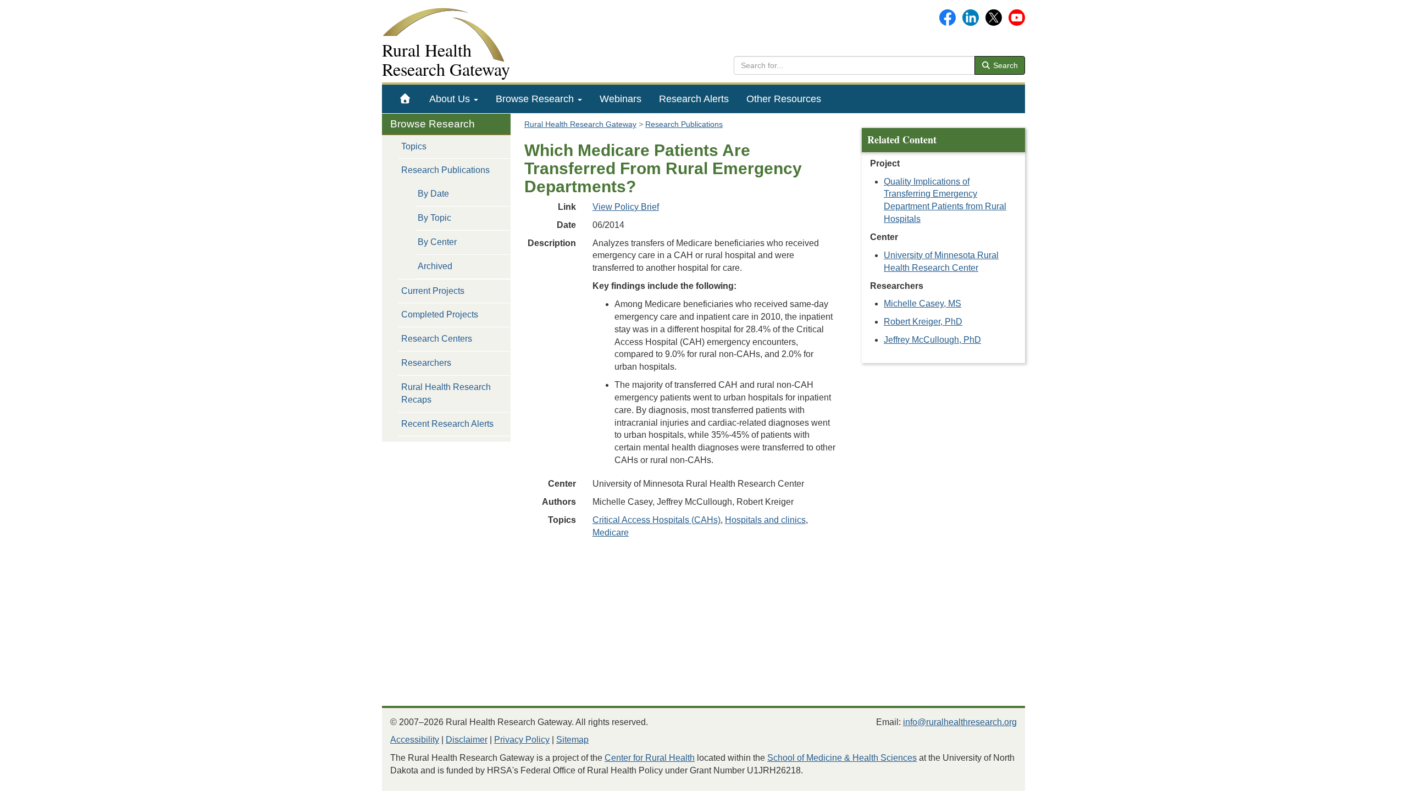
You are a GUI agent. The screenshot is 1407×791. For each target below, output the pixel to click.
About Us (451, 98)
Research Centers (436, 338)
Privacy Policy (522, 739)
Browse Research (536, 98)
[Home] (405, 99)
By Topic (434, 217)
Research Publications (445, 170)
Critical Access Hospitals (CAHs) (656, 520)
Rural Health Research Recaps (446, 393)
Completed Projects (439, 314)
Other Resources (783, 98)
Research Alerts (694, 98)
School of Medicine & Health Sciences (842, 757)
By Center (437, 242)
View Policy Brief (625, 206)
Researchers (426, 362)
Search (1004, 65)
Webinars (620, 98)
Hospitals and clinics (765, 520)
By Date (433, 193)
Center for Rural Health (650, 757)
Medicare (610, 532)
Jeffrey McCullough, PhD (932, 339)
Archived (435, 266)
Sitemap (572, 739)
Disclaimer (467, 739)
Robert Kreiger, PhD (923, 321)
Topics (413, 146)
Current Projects (432, 291)
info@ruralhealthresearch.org (960, 722)
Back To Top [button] (1371, 777)
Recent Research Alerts (447, 423)
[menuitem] (405, 99)
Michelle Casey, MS (922, 303)
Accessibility (414, 739)
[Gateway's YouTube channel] (1017, 16)
